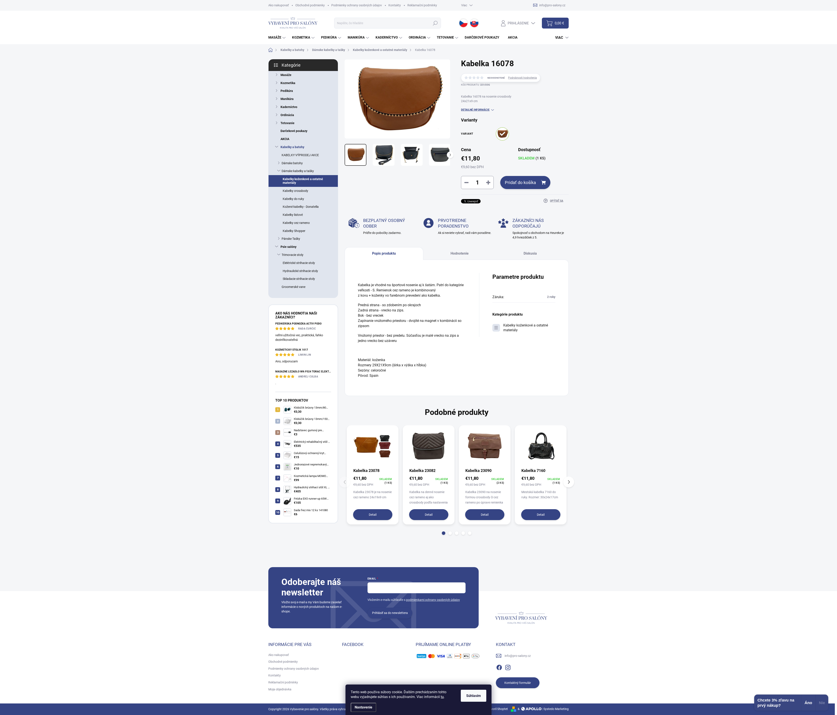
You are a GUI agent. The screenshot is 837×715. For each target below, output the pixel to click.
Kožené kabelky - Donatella (301, 206)
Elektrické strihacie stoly (299, 263)
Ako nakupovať (278, 5)
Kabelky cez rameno (296, 223)
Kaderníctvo (289, 107)
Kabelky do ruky (293, 199)
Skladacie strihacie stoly (299, 279)
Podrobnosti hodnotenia (522, 77)
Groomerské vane (293, 287)
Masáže (286, 75)
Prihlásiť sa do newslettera (390, 613)
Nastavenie (363, 707)
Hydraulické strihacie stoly (300, 271)
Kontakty (394, 5)
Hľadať (435, 23)
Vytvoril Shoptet (497, 709)
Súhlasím (473, 696)
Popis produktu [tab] (384, 253)
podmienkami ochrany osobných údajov (433, 600)
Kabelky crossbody (295, 191)
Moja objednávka (279, 689)
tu (442, 697)
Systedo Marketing (556, 709)
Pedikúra (287, 91)
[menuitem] (277, 37)
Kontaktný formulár (517, 683)
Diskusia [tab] (530, 253)
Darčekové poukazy (294, 131)
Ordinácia (287, 115)
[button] (443, 533)
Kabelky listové (293, 214)
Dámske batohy (292, 163)
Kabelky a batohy (292, 147)
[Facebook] (499, 666)
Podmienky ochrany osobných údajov (356, 5)
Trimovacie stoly (292, 255)
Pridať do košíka (520, 182)
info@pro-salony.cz (518, 656)
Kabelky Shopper (294, 231)
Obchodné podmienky (310, 5)
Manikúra (287, 99)
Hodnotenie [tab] (460, 253)
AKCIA (285, 139)
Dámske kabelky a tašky (298, 171)
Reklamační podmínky (422, 5)
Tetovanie (287, 123)
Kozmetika (288, 83)
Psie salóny (288, 246)
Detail (372, 514)
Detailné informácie (475, 109)
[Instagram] (508, 666)
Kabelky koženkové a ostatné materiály (303, 180)
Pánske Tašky (291, 238)
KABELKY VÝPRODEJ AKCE (300, 155)
